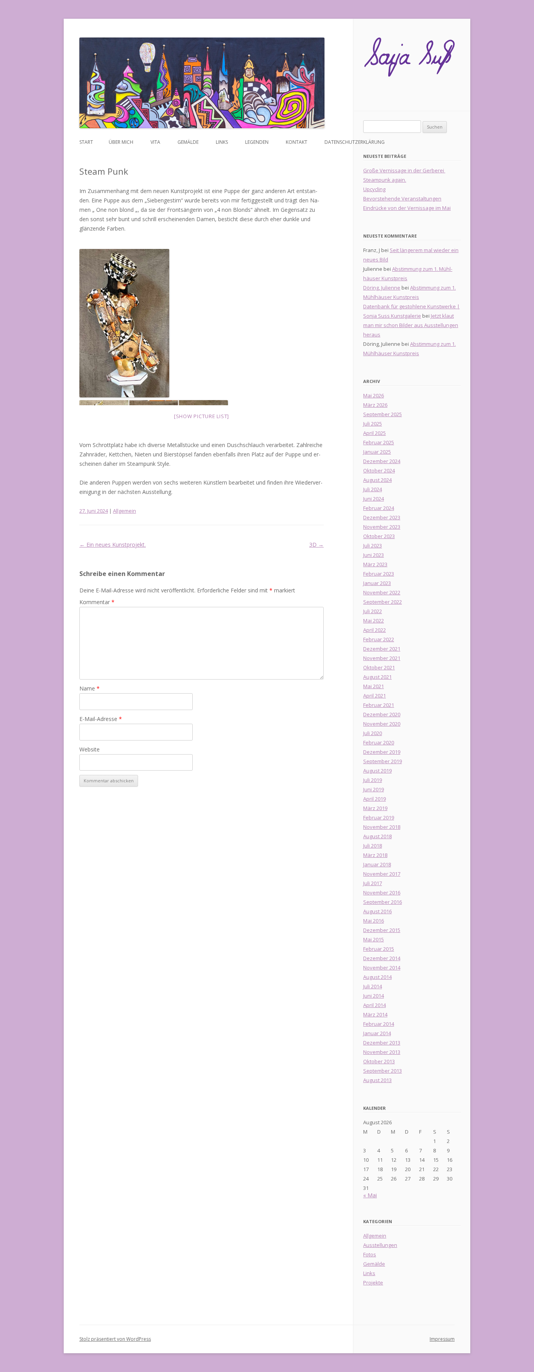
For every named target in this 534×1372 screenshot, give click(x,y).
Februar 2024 (378, 508)
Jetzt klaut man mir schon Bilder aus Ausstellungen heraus (410, 325)
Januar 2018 (377, 864)
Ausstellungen (380, 1245)
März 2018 (375, 855)
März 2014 (375, 1014)
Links (222, 142)
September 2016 (382, 901)
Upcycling (374, 189)
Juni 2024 (373, 498)
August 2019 (377, 770)
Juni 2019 (373, 789)
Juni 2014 (373, 995)
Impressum (442, 1339)
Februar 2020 (378, 742)
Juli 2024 (372, 489)
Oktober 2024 (379, 470)
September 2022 (382, 601)
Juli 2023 (372, 545)
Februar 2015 (378, 948)
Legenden (257, 142)
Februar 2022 (378, 639)
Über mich (121, 142)
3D (316, 544)
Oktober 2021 (379, 667)
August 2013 (377, 1080)
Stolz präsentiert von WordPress (115, 1339)
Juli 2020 (372, 733)
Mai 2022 (373, 620)
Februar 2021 (378, 704)
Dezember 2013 (381, 1042)
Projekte (373, 1282)
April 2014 (374, 1005)
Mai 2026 (373, 395)
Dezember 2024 (381, 461)
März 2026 (375, 404)
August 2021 (377, 676)
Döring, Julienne (381, 287)
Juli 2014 (372, 986)
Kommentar (97, 602)
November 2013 (381, 1051)
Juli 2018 (372, 845)
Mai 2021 (373, 686)
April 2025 (374, 432)
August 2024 (377, 479)
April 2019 (374, 798)
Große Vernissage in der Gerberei (404, 170)
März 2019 (375, 808)
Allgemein (124, 510)
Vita (155, 142)
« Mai (370, 1195)
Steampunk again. (384, 179)
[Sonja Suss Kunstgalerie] (409, 59)
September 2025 (382, 414)
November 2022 (381, 592)
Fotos (369, 1254)
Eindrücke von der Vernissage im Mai (407, 207)
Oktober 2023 (379, 536)
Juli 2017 (372, 883)
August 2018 (377, 836)
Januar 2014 (377, 1033)
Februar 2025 (378, 442)
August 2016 (377, 911)
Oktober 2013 (379, 1061)
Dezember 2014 (381, 958)
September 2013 (382, 1070)
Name (89, 688)
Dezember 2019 (381, 751)
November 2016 (381, 892)
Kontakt (296, 142)
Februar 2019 (378, 817)
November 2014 (381, 967)
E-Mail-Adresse (100, 719)
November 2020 (381, 723)
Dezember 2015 (381, 930)
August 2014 (377, 976)
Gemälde (188, 142)
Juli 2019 (372, 779)
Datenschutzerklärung (354, 142)
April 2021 (374, 695)
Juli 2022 (372, 611)
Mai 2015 (373, 939)
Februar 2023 (378, 573)
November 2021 (381, 658)
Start (86, 142)
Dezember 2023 (381, 517)
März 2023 (375, 564)
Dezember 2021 (381, 648)
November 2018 (381, 826)
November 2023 (381, 526)
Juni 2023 (373, 554)
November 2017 (381, 873)
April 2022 (374, 629)
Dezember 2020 (381, 714)
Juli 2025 (372, 423)
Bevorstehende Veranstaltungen (402, 198)
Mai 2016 (373, 920)
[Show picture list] (201, 416)
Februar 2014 (378, 1023)
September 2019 (382, 761)
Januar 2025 (377, 451)
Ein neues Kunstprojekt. (112, 544)
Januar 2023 (377, 583)
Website (89, 749)
